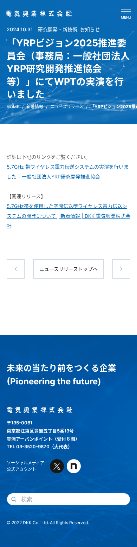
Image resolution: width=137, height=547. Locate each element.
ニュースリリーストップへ (68, 269)
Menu (126, 17)
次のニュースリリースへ (121, 269)
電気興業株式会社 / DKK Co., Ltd (36, 14)
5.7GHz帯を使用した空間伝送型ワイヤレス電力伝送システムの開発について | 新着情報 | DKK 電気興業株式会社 (68, 216)
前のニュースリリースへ (16, 269)
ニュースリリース (66, 106)
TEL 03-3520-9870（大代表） (39, 446)
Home (13, 106)
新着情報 (34, 106)
